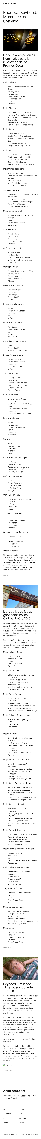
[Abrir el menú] (36, 3)
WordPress (34, 1135)
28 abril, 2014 (7, 1071)
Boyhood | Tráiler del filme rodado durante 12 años (18, 987)
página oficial (19, 70)
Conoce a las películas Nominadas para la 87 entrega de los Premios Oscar (19, 60)
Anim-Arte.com (10, 3)
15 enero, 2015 (8, 575)
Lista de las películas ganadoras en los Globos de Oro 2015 (18, 615)
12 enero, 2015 (8, 948)
